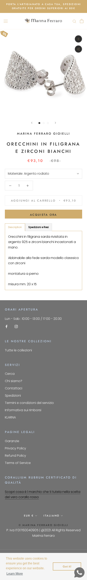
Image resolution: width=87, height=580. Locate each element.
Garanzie (12, 441)
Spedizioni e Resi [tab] (38, 227)
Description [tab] (15, 227)
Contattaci (13, 388)
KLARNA (10, 417)
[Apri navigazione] (6, 21)
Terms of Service (18, 463)
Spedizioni (13, 395)
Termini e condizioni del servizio (29, 402)
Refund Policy (15, 455)
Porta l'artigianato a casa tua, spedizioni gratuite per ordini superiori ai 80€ (43, 6)
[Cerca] (74, 21)
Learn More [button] (14, 573)
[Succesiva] (55, 123)
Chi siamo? (13, 381)
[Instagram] (16, 326)
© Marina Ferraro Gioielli (43, 525)
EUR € (29, 516)
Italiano (51, 516)
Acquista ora (43, 215)
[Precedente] (31, 123)
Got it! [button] (67, 566)
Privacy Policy (15, 448)
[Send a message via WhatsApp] (79, 572)
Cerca (10, 373)
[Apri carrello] (81, 21)
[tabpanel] (43, 260)
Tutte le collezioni (18, 350)
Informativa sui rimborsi (23, 410)
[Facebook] (6, 326)
